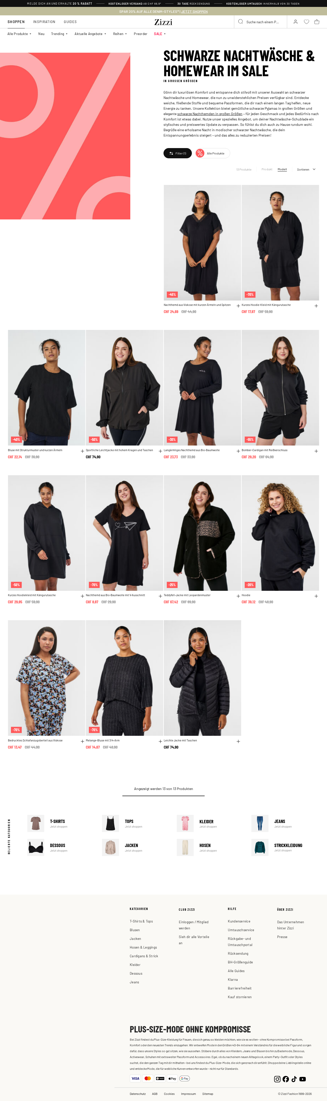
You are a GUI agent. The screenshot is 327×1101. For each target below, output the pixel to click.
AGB (155, 1094)
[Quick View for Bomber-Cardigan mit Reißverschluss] (316, 451)
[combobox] (260, 21)
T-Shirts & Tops (141, 921)
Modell (282, 169)
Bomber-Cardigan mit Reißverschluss (264, 450)
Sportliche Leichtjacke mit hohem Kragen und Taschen (119, 450)
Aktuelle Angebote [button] (88, 33)
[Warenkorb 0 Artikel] (317, 22)
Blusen (135, 930)
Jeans (285, 823)
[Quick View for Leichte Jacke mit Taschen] (238, 741)
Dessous (61, 847)
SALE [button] (158, 33)
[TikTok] (294, 1078)
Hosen (211, 847)
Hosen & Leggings (143, 947)
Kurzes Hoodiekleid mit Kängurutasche (32, 595)
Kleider (211, 823)
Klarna (233, 979)
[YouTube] (302, 1078)
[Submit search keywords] (240, 21)
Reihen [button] (118, 33)
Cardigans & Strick (144, 956)
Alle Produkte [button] (17, 33)
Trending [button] (57, 33)
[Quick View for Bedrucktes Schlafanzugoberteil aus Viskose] (82, 741)
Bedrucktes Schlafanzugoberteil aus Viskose (35, 740)
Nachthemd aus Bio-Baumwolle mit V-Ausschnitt (115, 595)
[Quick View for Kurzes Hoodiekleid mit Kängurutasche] (82, 596)
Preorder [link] (140, 33)
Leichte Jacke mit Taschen (180, 740)
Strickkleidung (285, 847)
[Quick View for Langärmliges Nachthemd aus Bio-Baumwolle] (238, 451)
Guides (70, 21)
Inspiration (44, 21)
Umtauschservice (241, 930)
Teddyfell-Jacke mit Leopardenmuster (187, 595)
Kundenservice (239, 921)
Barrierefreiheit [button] (240, 988)
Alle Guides (236, 971)
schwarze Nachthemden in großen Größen (209, 113)
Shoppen (16, 21)
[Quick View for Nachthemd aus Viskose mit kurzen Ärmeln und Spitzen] (238, 306)
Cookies (169, 1094)
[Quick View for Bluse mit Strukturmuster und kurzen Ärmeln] (82, 451)
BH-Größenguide (240, 962)
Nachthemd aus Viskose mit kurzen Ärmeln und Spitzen (197, 304)
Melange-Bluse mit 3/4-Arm (103, 740)
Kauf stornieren (240, 997)
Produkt (267, 169)
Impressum (188, 1094)
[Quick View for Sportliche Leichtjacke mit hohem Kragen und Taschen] (160, 451)
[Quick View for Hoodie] (316, 596)
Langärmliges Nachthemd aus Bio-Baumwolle (192, 450)
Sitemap (207, 1094)
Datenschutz (138, 1094)
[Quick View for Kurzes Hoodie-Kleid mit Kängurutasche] (316, 306)
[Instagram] (277, 1078)
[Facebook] (286, 1078)
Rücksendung (238, 953)
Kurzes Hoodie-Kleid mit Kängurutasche (266, 304)
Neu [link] (41, 33)
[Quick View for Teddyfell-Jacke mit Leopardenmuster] (238, 596)
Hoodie (246, 595)
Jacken (136, 847)
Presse (282, 937)
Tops (136, 823)
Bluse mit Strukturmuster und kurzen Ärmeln (35, 450)
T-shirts (61, 823)
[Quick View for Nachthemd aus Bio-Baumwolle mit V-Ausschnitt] (160, 596)
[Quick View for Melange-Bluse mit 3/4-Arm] (160, 741)
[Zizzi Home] (163, 21)
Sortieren (303, 169)
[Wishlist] (234, 191)
